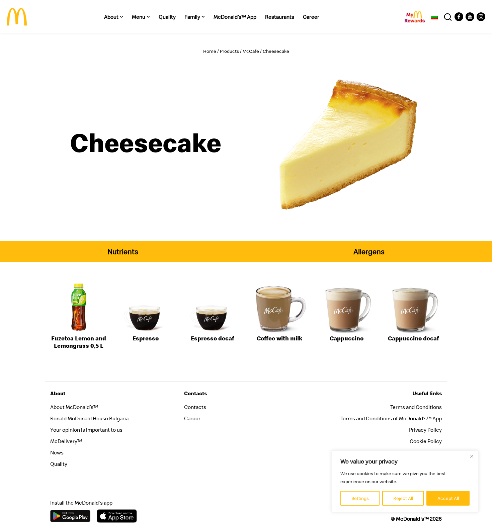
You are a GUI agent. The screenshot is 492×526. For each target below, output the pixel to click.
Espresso (146, 338)
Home (209, 51)
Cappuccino (346, 338)
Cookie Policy (426, 441)
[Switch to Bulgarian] (434, 16)
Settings (360, 498)
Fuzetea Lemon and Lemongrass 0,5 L (78, 341)
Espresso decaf (212, 338)
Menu (138, 16)
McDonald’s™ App (235, 16)
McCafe (251, 51)
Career (311, 16)
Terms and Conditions (416, 407)
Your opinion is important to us (86, 429)
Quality (167, 16)
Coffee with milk (279, 338)
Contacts (195, 407)
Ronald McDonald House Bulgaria (89, 418)
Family (192, 16)
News (57, 452)
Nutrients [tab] (122, 251)
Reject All (403, 498)
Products (229, 51)
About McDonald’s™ (74, 407)
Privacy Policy (425, 429)
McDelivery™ (66, 441)
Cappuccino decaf (413, 338)
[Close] (472, 456)
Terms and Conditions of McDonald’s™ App (391, 418)
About (111, 16)
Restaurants (279, 16)
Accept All (448, 498)
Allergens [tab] (369, 251)
